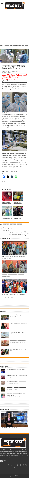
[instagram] (14, 468)
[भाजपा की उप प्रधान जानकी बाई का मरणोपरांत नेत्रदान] (5, 326)
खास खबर (7, 45)
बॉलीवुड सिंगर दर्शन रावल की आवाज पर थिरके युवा (16, 369)
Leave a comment (7, 72)
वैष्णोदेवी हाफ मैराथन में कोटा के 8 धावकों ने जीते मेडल (17, 375)
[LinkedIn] (11, 465)
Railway (19, 224)
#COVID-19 (6, 224)
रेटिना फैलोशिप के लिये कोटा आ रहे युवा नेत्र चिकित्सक (13, 256)
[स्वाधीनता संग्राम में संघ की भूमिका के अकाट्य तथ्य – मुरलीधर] (5, 318)
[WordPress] (26, 465)
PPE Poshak (13, 224)
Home (2, 45)
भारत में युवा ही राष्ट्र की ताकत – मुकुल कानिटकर (17, 333)
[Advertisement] (14, 26)
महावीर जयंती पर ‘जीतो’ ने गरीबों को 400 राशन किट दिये (11, 229)
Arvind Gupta (6, 71)
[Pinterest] (8, 465)
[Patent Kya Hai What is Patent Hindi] (14, 419)
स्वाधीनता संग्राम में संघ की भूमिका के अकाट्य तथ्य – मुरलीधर (18, 315)
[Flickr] (14, 465)
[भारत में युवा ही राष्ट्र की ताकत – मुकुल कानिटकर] (5, 335)
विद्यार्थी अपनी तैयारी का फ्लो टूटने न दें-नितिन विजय (18, 350)
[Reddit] (20, 465)
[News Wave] (14, 6)
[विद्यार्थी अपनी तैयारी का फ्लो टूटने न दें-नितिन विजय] (5, 352)
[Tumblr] (23, 465)
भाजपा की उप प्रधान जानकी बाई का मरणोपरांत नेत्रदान (18, 324)
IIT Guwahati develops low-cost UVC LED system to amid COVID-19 (17, 233)
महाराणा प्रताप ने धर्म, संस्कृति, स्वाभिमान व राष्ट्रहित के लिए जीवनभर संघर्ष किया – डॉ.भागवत (17, 341)
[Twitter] (6, 465)
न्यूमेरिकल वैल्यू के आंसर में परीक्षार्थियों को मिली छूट (16, 387)
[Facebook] (3, 465)
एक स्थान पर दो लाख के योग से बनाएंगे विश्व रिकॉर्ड (16, 381)
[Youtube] (17, 465)
